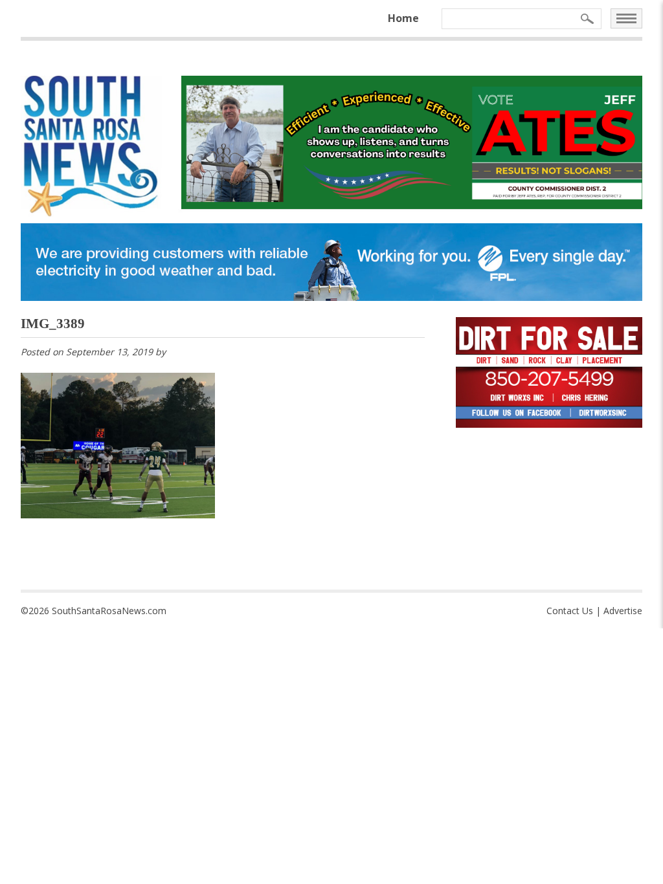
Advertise (622, 610)
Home (403, 18)
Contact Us (569, 610)
